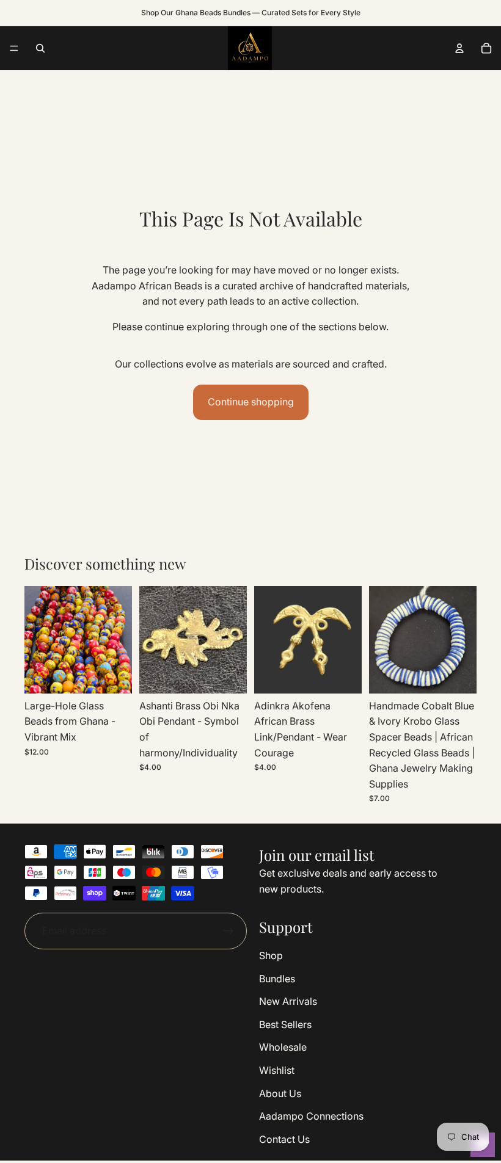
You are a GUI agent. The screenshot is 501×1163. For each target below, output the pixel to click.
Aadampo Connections (311, 1116)
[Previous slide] (152, 639)
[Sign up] (228, 931)
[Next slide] (233, 639)
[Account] (459, 48)
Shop (271, 955)
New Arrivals (288, 1001)
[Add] (113, 675)
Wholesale (283, 1048)
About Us (280, 1093)
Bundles (277, 979)
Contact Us (284, 1139)
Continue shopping (251, 402)
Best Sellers (285, 1024)
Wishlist (276, 1070)
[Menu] (14, 48)
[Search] (40, 48)
